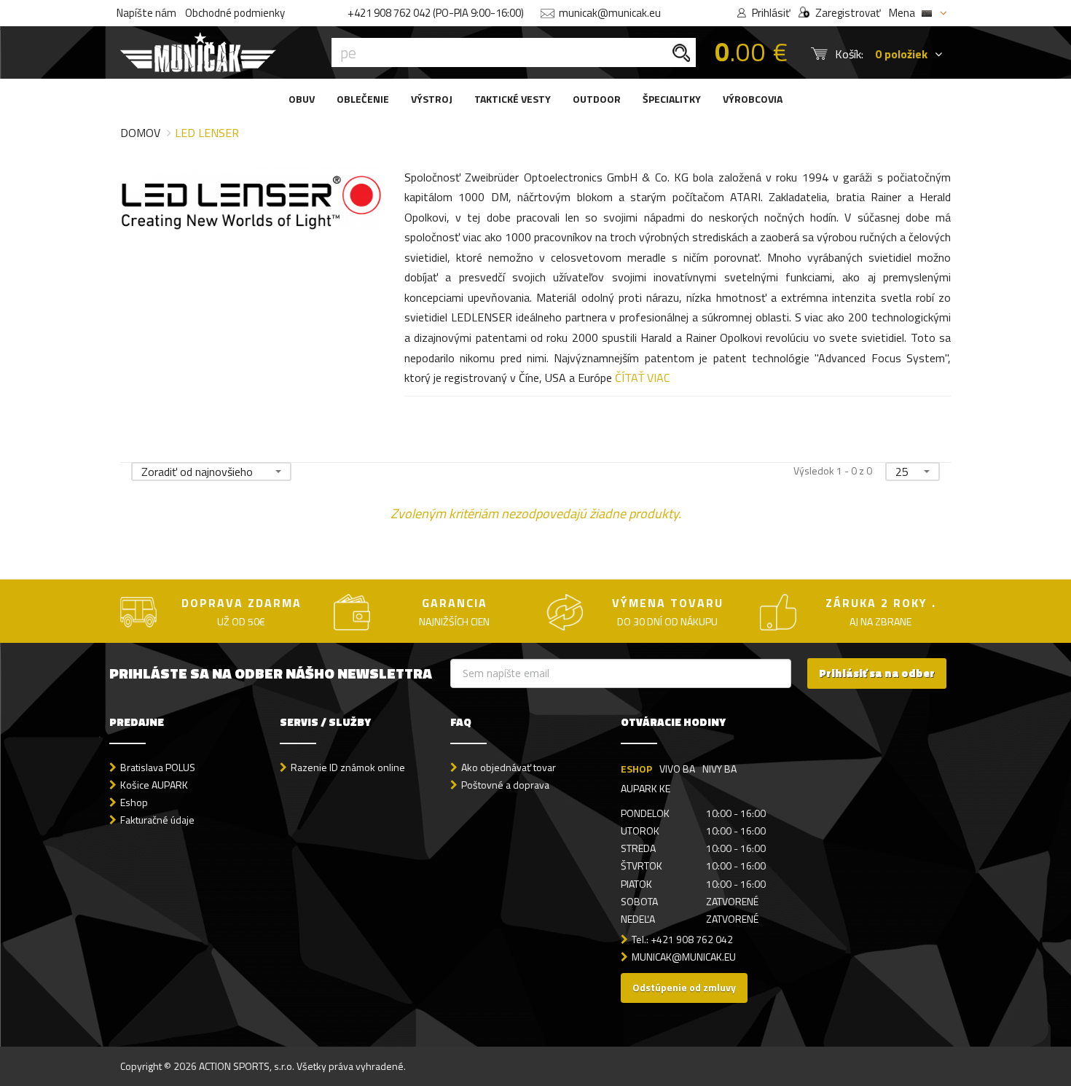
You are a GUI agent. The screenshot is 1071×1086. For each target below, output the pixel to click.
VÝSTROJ (431, 98)
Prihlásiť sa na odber (877, 673)
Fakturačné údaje (157, 819)
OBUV (302, 98)
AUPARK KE (645, 788)
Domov (140, 132)
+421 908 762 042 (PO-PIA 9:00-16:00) (436, 12)
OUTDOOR (597, 98)
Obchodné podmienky (235, 12)
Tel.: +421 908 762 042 (682, 939)
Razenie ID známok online (348, 767)
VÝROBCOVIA (752, 98)
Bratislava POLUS (157, 767)
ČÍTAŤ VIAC (642, 377)
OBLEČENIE (363, 98)
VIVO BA (677, 768)
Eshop (134, 802)
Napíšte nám (146, 12)
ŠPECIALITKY (672, 98)
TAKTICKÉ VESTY (512, 98)
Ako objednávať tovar (508, 767)
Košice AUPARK (154, 784)
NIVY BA (719, 768)
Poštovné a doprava (505, 784)
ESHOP (636, 768)
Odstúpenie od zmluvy (684, 987)
